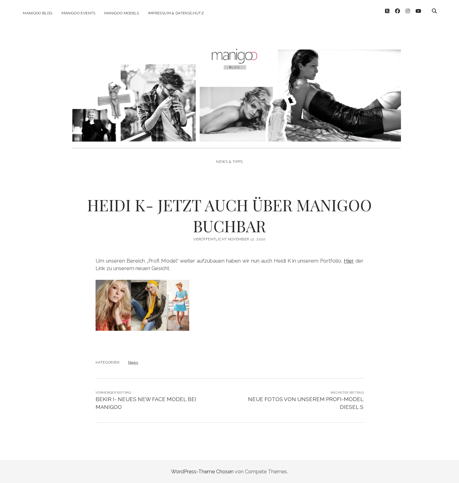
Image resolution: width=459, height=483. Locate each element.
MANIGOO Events (79, 13)
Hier (349, 261)
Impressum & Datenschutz (176, 13)
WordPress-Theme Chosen (202, 472)
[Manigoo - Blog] (229, 144)
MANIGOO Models (121, 13)
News (133, 362)
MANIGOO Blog (37, 13)
